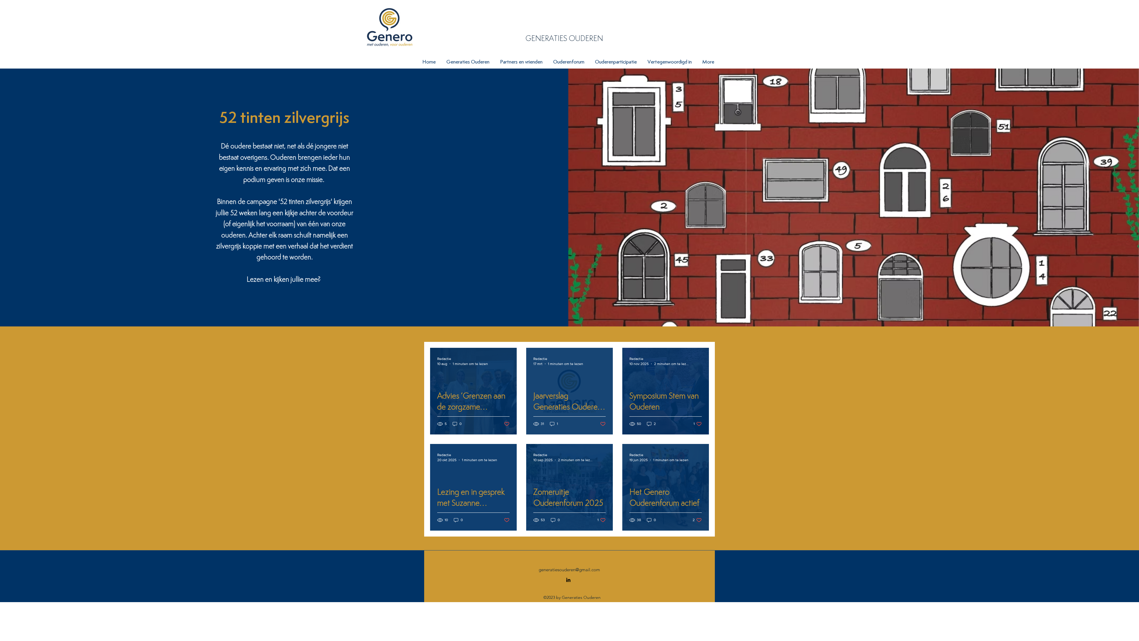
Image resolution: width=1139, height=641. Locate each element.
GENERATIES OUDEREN (564, 38)
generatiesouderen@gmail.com (569, 569)
